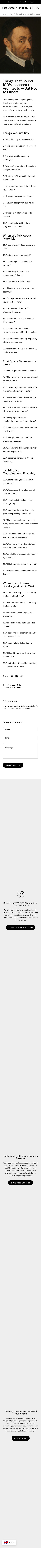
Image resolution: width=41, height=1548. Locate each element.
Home (4, 14)
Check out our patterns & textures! (20, 2)
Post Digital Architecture (16, 8)
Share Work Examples (20, 1183)
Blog (11, 14)
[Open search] (33, 8)
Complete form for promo (21, 927)
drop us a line (20, 1438)
